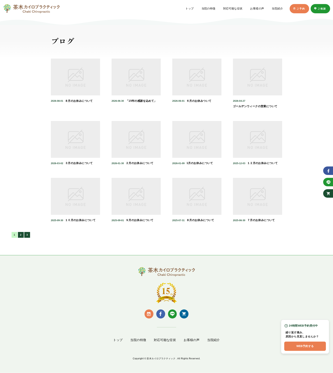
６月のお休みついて (199, 100)
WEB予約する (305, 346)
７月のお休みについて (261, 220)
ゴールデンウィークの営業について (255, 106)
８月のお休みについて (79, 100)
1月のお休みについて (200, 163)
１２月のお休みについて (262, 163)
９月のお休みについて (140, 220)
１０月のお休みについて (80, 220)
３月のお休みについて (79, 163)
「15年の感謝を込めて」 (141, 100)
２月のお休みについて (140, 163)
